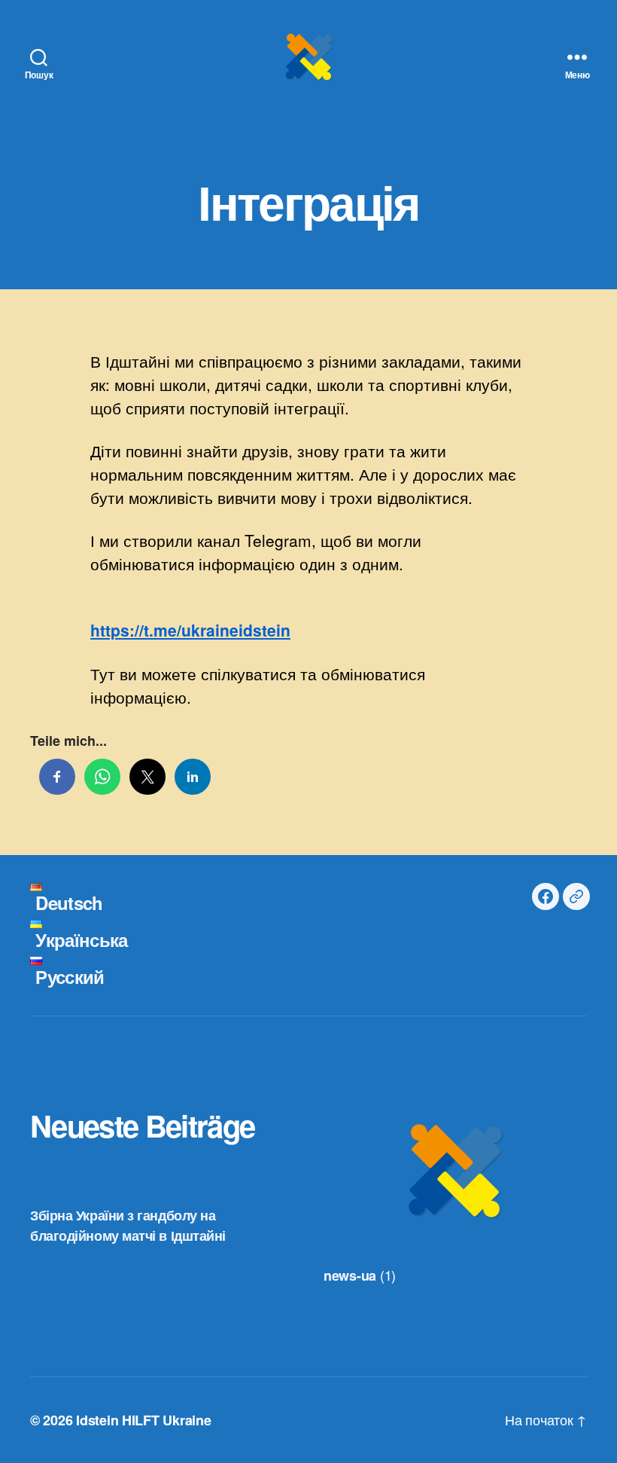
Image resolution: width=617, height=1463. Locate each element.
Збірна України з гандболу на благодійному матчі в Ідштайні (128, 1225)
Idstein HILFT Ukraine (143, 1420)
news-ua (350, 1275)
